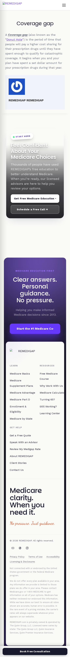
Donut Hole (14, 39)
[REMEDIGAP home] (12, 5)
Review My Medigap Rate (25, 449)
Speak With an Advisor (24, 442)
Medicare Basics (20, 373)
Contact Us (17, 469)
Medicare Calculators (53, 392)
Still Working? (48, 406)
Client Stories (18, 462)
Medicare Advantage (22, 392)
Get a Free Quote (20, 435)
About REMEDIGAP (21, 456)
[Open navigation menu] (64, 5)
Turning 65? (47, 399)
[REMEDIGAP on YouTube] (13, 548)
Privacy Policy (17, 556)
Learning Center (50, 413)
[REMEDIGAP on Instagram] (27, 548)
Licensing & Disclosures (22, 561)
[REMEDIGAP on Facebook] (20, 548)
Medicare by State (21, 418)
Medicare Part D (20, 399)
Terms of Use (35, 556)
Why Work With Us (51, 385)
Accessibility (53, 556)
